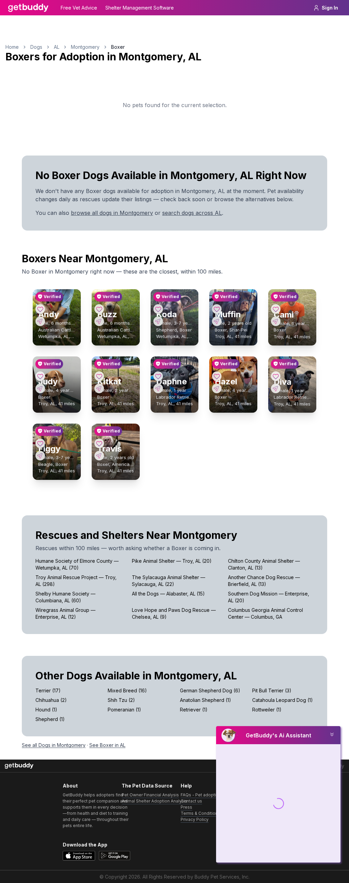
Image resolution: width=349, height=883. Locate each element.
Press (186, 807)
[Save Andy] (40, 309)
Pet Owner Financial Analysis (150, 794)
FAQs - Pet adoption (201, 794)
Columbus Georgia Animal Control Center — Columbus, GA (265, 613)
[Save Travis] (99, 443)
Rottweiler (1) (267, 709)
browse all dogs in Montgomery (112, 212)
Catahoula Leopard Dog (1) (282, 700)
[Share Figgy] (40, 455)
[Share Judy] (40, 388)
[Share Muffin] (217, 321)
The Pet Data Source (147, 786)
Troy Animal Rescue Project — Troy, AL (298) (76, 580)
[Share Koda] (158, 321)
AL (56, 47)
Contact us (191, 801)
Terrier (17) (48, 690)
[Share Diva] (275, 388)
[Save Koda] (158, 309)
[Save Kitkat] (99, 376)
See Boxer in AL (107, 745)
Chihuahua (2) (51, 700)
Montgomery (85, 47)
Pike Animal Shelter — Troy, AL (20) (172, 561)
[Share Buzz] (99, 321)
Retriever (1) (194, 709)
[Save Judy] (40, 376)
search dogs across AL (192, 212)
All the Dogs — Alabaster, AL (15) (168, 594)
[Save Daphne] (158, 376)
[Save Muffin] (217, 309)
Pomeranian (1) (124, 709)
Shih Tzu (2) (121, 700)
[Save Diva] (275, 376)
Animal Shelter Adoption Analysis (154, 801)
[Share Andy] (40, 321)
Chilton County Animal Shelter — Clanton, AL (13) (264, 564)
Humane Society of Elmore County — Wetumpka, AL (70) (77, 564)
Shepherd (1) (50, 719)
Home (12, 47)
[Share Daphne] (158, 388)
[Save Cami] (275, 309)
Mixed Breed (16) (127, 690)
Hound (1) (46, 709)
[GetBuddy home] (28, 8)
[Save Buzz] (99, 309)
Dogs (36, 47)
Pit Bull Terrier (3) (271, 690)
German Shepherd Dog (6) (210, 690)
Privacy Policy (195, 819)
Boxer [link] (118, 47)
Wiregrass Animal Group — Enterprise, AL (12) (65, 613)
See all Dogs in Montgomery (54, 745)
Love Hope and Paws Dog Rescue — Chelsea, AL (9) (174, 613)
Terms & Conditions (200, 813)
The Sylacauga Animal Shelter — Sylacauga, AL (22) (168, 580)
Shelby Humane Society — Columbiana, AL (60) (65, 597)
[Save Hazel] (217, 376)
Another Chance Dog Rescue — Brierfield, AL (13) (264, 580)
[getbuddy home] (19, 766)
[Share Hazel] (217, 388)
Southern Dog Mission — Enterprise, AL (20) (268, 597)
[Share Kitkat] (99, 388)
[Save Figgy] (40, 443)
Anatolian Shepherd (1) (205, 700)
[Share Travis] (99, 455)
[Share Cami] (275, 321)
